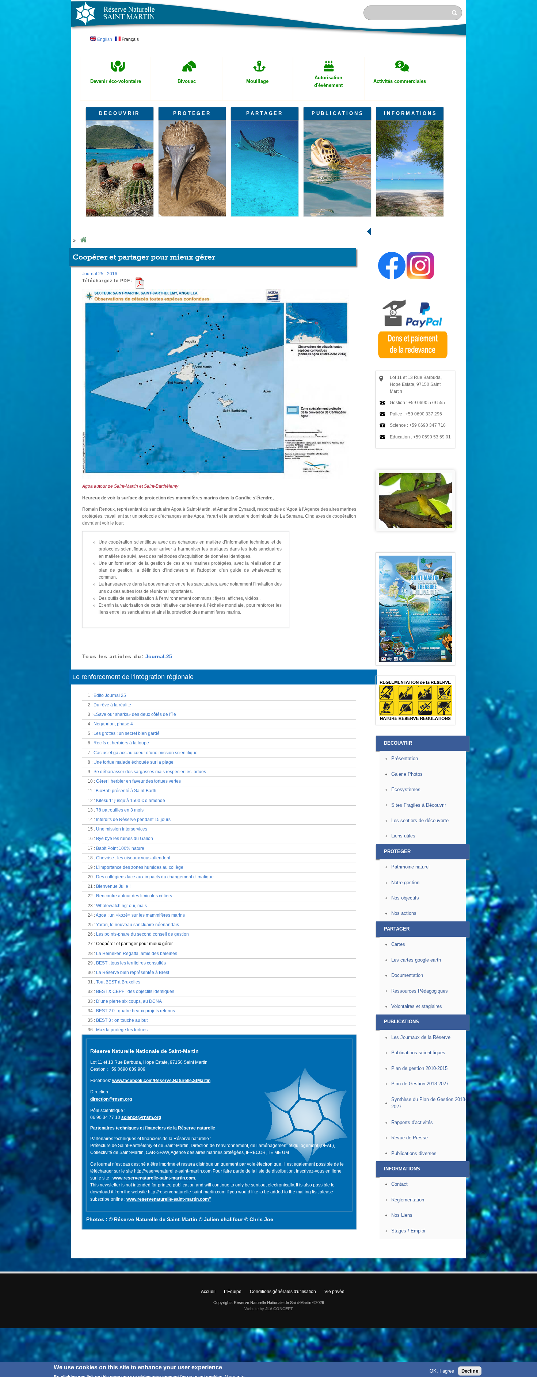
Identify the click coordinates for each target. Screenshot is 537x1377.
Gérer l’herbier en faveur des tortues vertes (138, 781)
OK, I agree (442, 1367)
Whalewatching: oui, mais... (123, 905)
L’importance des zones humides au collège (139, 867)
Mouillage (257, 81)
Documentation (407, 975)
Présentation (404, 758)
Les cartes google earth (416, 960)
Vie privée (334, 1291)
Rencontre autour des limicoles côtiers (134, 895)
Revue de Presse (409, 1137)
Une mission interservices (121, 829)
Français (130, 39)
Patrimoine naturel (410, 867)
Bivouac (187, 81)
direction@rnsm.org (111, 1099)
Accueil (208, 1291)
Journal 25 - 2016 (99, 273)
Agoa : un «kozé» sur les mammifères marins (140, 915)
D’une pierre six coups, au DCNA (129, 1001)
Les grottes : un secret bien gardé (127, 733)
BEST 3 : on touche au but (122, 1020)
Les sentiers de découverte (420, 820)
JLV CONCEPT (279, 1309)
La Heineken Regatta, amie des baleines (136, 953)
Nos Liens (401, 1215)
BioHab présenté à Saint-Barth (126, 790)
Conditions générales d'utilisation (283, 1291)
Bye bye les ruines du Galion (124, 838)
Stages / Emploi (408, 1231)
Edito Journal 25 (110, 695)
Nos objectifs (405, 898)
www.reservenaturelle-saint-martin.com (154, 1178)
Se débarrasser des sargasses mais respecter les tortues (150, 771)
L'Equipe (232, 1291)
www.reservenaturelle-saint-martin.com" (168, 1199)
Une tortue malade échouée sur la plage (134, 762)
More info (234, 1373)
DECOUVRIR (119, 113)
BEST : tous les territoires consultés (131, 963)
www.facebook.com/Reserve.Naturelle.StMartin (161, 1080)
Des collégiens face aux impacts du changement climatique (155, 876)
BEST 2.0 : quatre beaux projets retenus (135, 1010)
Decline (469, 1367)
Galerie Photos (407, 774)
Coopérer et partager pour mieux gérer (134, 943)
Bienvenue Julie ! (113, 886)
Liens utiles (403, 836)
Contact (399, 1184)
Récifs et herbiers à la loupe (121, 742)
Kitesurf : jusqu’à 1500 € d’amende (130, 800)
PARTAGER (264, 113)
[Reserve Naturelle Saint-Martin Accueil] (268, 38)
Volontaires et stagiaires (416, 1006)
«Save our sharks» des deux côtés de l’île (135, 714)
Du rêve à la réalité (112, 704)
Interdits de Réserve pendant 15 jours (133, 819)
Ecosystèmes (405, 789)
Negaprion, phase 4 (113, 723)
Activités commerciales (399, 81)
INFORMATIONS (410, 113)
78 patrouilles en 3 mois (120, 810)
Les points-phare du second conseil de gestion (142, 934)
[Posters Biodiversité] (415, 660)
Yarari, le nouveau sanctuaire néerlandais (137, 924)
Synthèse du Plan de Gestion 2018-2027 (428, 1103)
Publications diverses (414, 1153)
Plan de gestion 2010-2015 (419, 1068)
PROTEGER (192, 113)
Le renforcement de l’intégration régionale (133, 676)
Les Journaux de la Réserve (420, 1037)
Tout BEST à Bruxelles (118, 982)
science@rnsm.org (141, 1117)
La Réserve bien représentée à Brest (132, 972)
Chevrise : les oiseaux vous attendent (133, 857)
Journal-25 (158, 656)
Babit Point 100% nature (120, 848)
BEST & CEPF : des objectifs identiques (135, 991)
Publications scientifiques (418, 1052)
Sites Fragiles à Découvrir (418, 805)
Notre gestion (405, 882)
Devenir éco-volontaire (115, 81)
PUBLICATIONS (338, 113)
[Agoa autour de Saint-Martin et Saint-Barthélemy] (215, 481)
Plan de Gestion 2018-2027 (420, 1083)
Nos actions (403, 913)
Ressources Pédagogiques (419, 991)
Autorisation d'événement (328, 81)
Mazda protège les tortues (122, 1029)
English (104, 39)
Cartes (398, 944)
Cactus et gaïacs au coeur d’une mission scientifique (146, 752)
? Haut (483, 1252)
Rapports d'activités (412, 1122)
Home (83, 240)
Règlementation (407, 1200)
